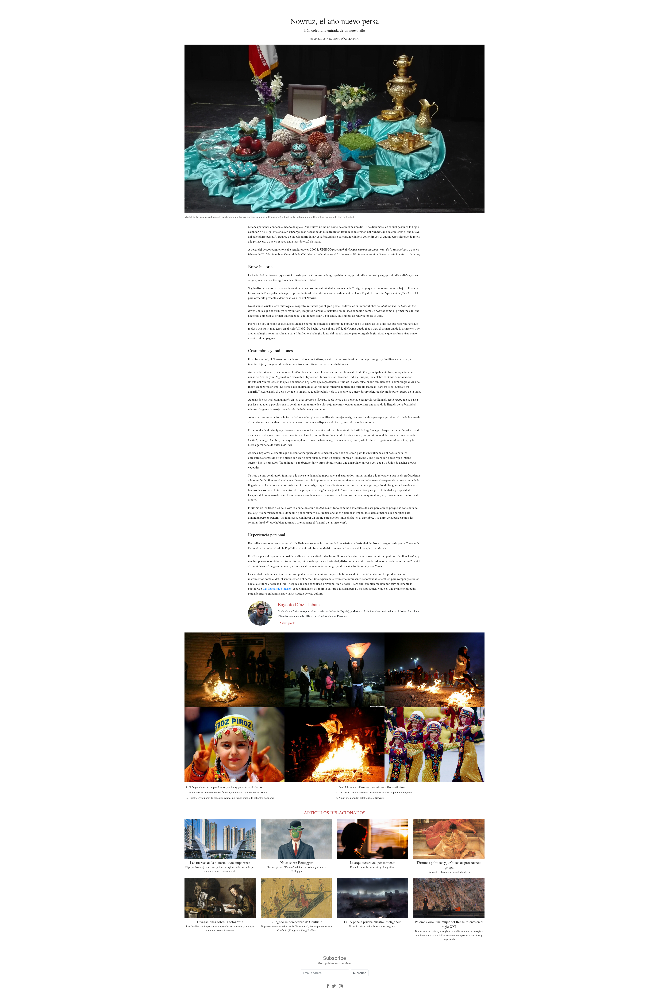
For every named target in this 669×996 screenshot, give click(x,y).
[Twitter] (333, 986)
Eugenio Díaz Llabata (344, 38)
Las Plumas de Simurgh (277, 589)
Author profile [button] (287, 623)
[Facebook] (327, 986)
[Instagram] (340, 986)
